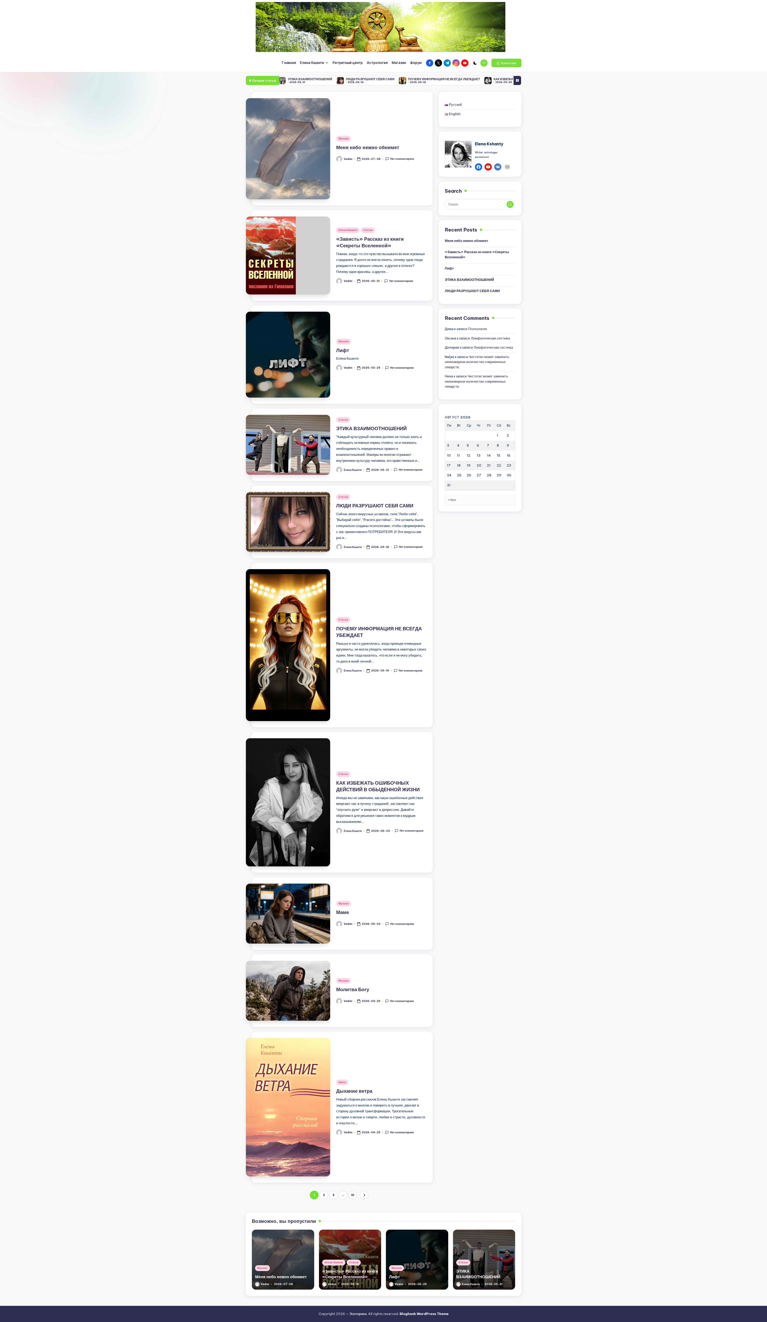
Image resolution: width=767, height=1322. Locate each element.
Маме (487, 79)
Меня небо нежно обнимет (367, 147)
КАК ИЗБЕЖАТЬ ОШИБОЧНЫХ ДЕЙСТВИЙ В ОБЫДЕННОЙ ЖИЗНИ (419, 79)
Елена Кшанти (348, 229)
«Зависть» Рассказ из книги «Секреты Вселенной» (477, 254)
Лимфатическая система (490, 338)
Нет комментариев (402, 158)
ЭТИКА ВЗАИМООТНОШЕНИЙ (371, 428)
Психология (477, 329)
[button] (506, 63)
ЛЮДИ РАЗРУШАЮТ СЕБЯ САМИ (374, 506)
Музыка (344, 138)
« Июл (452, 499)
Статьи (368, 229)
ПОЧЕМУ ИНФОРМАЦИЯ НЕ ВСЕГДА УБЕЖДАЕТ (321, 79)
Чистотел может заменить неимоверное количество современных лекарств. (477, 362)
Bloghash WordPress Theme (424, 1314)
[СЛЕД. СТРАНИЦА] (364, 1195)
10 (352, 1195)
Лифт (342, 350)
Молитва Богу (352, 989)
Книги (342, 1082)
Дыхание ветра (354, 1091)
